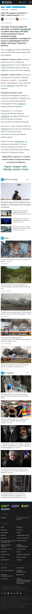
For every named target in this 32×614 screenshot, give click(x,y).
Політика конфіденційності (7, 575)
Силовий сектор (6, 549)
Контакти (4, 568)
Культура (20, 530)
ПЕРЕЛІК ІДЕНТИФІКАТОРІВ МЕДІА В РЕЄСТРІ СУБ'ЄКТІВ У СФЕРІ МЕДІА (24, 581)
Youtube (25, 169)
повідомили (5, 129)
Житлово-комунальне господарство (8, 541)
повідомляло (19, 141)
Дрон (3, 7)
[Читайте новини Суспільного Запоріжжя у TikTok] (20, 593)
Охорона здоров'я (22, 538)
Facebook (16, 169)
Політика (4, 551)
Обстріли (8, 7)
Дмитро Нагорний (9, 19)
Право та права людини (6, 545)
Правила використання (21, 571)
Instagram (17, 166)
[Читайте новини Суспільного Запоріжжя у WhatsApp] (17, 593)
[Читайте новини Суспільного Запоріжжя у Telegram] (11, 593)
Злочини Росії (14, 9)
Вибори (3, 535)
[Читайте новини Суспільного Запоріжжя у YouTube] (8, 593)
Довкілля (4, 538)
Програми (4, 579)
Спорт (3, 557)
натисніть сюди (22, 607)
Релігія (19, 551)
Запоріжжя (26, 29)
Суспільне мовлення (7, 570)
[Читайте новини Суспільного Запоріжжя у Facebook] (2, 593)
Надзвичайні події (23, 535)
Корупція (20, 527)
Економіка (4, 532)
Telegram (7, 166)
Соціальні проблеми (23, 554)
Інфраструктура (22, 540)
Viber (25, 166)
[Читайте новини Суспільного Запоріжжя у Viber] (14, 593)
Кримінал (4, 530)
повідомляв (5, 116)
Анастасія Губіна (23, 19)
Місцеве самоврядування (22, 545)
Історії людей (21, 549)
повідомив (10, 49)
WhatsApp (7, 169)
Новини (3, 518)
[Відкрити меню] (30, 2)
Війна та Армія (5, 9)
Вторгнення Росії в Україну (19, 7)
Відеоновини (5, 560)
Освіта (19, 532)
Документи (20, 574)
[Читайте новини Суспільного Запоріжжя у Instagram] (5, 593)
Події (2, 527)
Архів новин (20, 568)
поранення (5, 65)
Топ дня (19, 560)
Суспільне (21, 606)
